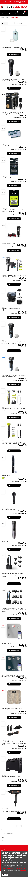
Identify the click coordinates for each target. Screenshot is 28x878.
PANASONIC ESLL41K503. (8, 243)
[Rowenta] (3, 290)
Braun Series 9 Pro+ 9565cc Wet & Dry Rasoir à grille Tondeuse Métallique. (12, 113)
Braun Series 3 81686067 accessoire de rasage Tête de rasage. (12, 210)
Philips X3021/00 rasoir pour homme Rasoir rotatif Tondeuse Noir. (13, 79)
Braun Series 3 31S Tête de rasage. (11, 178)
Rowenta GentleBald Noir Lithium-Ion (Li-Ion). (13, 309)
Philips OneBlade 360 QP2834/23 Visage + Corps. (13, 409)
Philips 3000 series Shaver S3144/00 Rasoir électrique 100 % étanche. (13, 342)
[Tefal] (3, 625)
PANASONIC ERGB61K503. (9, 510)
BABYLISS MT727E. (6, 541)
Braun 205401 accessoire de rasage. (12, 146)
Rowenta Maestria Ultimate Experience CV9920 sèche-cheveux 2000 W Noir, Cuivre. (14, 810)
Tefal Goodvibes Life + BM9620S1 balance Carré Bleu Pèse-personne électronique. (13, 675)
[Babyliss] (3, 457)
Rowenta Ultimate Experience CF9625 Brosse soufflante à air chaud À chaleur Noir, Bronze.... (14, 743)
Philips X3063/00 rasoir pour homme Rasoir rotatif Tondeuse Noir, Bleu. (14, 376)
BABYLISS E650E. (6, 475)
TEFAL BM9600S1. (6, 643)
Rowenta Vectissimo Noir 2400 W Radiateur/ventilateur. (11, 777)
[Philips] (3, 29)
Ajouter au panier (14, 54)
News (3, 840)
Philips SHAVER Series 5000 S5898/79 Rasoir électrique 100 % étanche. (14, 275)
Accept (5, 875)
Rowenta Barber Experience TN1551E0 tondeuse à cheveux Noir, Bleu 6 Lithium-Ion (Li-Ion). (14, 610)
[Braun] (3, 94)
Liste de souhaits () (20, 1)
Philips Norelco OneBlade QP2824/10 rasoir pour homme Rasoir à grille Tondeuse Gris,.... (14, 442)
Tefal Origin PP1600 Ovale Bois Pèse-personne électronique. (12, 709)
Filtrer (5, 23)
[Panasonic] (3, 225)
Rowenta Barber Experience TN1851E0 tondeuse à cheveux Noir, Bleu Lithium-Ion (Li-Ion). (13, 575)
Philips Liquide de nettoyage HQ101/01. (12, 47)
